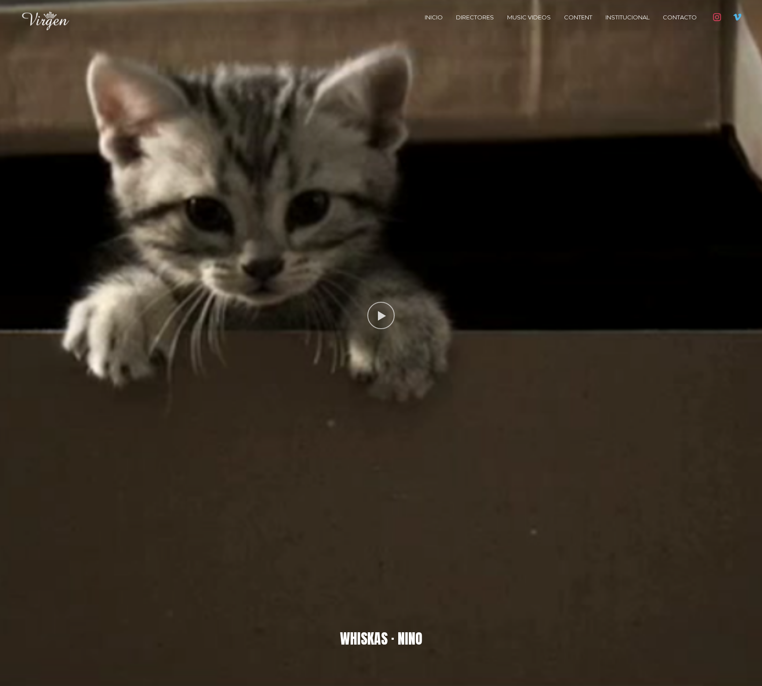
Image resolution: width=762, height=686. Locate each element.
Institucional (627, 17)
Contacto (680, 17)
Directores (475, 17)
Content (578, 17)
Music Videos (529, 17)
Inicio (434, 17)
